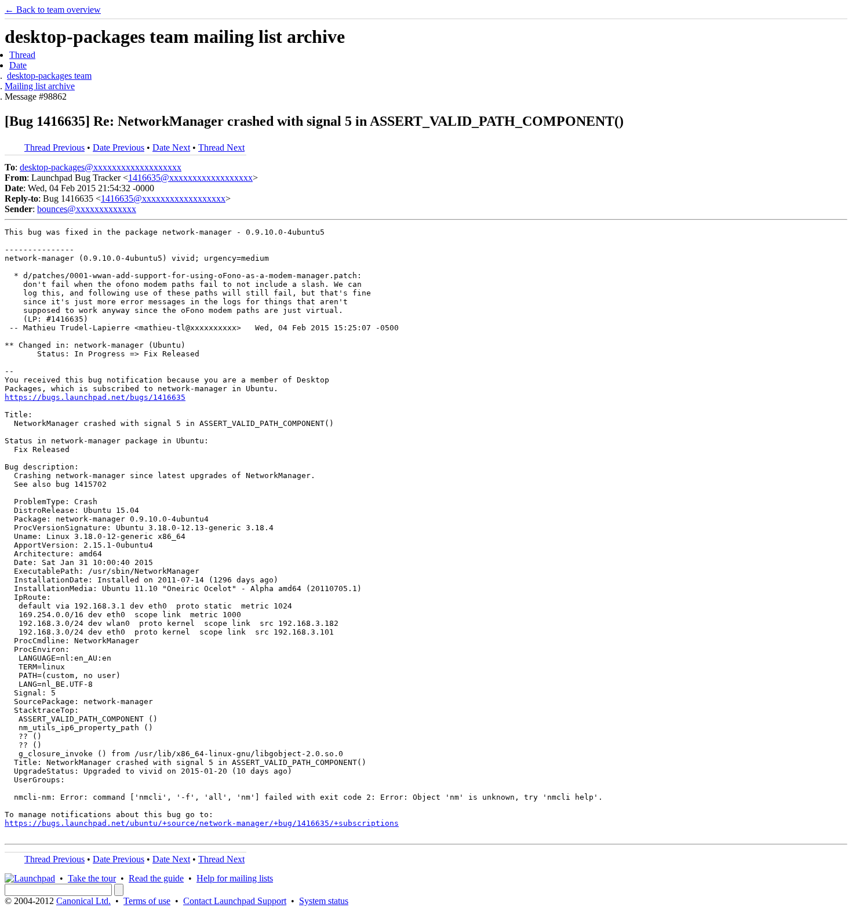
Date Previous (118, 147)
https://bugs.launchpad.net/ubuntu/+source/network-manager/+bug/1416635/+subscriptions (202, 823)
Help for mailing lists (234, 878)
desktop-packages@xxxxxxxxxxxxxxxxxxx (100, 167)
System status (323, 901)
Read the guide (156, 878)
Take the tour (92, 878)
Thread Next (221, 147)
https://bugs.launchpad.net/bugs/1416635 (95, 397)
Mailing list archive (40, 86)
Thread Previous (54, 147)
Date (18, 65)
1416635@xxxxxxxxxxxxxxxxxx (190, 178)
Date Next (171, 147)
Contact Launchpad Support (234, 901)
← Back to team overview (53, 9)
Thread (22, 55)
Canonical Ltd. (83, 901)
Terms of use (146, 901)
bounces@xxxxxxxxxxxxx (86, 209)
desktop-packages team (49, 76)
